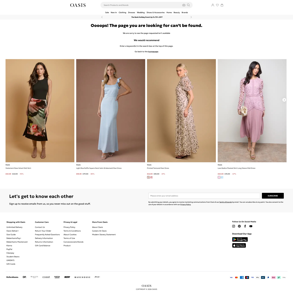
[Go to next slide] (284, 100)
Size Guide (11, 234)
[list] (146, 120)
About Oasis (97, 227)
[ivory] (148, 177)
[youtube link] (250, 226)
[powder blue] (222, 177)
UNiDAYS (10, 260)
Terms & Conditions (72, 231)
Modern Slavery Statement (104, 234)
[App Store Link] (240, 242)
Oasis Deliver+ (12, 231)
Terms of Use (69, 238)
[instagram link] (233, 226)
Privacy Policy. (185, 204)
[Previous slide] (102, 17)
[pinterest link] (239, 226)
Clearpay (10, 253)
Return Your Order (43, 231)
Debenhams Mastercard (16, 242)
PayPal (9, 249)
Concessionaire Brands (73, 242)
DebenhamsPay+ (13, 238)
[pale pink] (219, 177)
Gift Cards (10, 264)
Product (67, 245)
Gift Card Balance (42, 245)
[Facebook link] (245, 226)
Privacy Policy (69, 227)
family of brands (225, 202)
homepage (153, 51)
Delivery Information (44, 238)
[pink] (151, 177)
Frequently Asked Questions (47, 234)
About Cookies (70, 234)
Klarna (9, 245)
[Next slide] (191, 17)
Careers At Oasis (99, 231)
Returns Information (44, 242)
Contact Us (40, 227)
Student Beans (12, 256)
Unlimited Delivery (14, 227)
